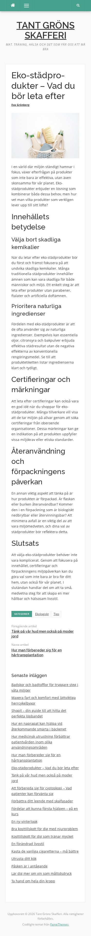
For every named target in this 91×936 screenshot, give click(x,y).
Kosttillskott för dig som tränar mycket (42, 836)
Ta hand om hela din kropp (33, 881)
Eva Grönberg (20, 105)
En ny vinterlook (24, 821)
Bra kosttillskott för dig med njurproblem (44, 828)
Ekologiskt (42, 614)
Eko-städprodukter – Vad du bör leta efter (45, 768)
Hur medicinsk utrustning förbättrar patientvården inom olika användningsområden (40, 742)
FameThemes (59, 924)
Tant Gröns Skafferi (45, 30)
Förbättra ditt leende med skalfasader (42, 801)
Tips (56, 614)
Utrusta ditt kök (23, 858)
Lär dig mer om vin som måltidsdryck (41, 873)
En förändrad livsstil (27, 843)
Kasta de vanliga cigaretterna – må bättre (45, 851)
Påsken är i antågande (29, 866)
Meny (24, 5)
